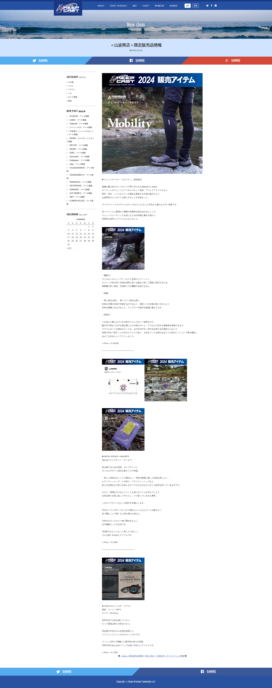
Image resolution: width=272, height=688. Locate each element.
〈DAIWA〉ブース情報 (77, 149)
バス (70, 93)
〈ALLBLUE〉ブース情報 (78, 116)
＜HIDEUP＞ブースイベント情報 (169, 656)
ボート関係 (72, 97)
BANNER (174, 5)
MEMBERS (159, 5)
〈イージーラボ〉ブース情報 (80, 127)
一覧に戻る (149, 656)
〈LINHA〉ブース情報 (77, 120)
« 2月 (69, 248)
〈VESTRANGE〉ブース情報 (80, 186)
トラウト (71, 89)
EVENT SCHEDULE (118, 5)
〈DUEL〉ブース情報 (77, 153)
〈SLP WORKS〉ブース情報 (80, 193)
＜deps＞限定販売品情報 (132, 656)
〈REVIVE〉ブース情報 (78, 145)
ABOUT (101, 5)
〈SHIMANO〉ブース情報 (79, 189)
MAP (135, 5)
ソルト (71, 86)
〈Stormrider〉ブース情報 (78, 157)
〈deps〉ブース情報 (76, 164)
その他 (71, 82)
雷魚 (70, 101)
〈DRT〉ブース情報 (76, 197)
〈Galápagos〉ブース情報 (79, 160)
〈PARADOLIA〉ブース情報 (79, 182)
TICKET (145, 5)
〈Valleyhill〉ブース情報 (78, 124)
